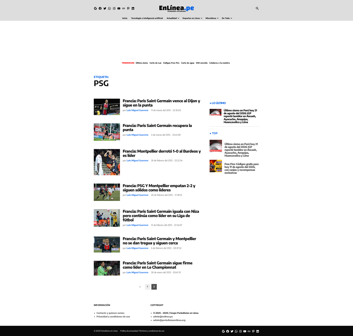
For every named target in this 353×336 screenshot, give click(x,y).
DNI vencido (202, 63)
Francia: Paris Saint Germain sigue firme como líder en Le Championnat (157, 264)
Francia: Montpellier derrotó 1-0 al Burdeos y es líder (162, 153)
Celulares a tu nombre (219, 63)
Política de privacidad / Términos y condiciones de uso (142, 331)
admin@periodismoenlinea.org (169, 320)
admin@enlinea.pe (163, 316)
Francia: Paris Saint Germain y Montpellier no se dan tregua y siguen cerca (159, 240)
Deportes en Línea (191, 18)
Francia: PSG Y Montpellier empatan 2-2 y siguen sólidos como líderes (159, 187)
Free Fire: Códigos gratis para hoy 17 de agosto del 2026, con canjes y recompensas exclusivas (241, 168)
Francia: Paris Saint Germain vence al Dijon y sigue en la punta (161, 102)
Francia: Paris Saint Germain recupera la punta (157, 127)
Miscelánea (211, 18)
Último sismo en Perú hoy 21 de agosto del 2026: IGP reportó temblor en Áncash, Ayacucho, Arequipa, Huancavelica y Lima (240, 116)
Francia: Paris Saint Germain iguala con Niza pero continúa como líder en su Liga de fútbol (161, 215)
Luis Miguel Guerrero (137, 110)
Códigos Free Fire (171, 63)
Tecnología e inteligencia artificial (147, 18)
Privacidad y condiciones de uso (113, 316)
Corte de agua (187, 63)
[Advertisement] (176, 40)
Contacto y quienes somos (110, 313)
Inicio (124, 18)
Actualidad (172, 18)
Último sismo (142, 63)
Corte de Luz (155, 63)
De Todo (226, 18)
